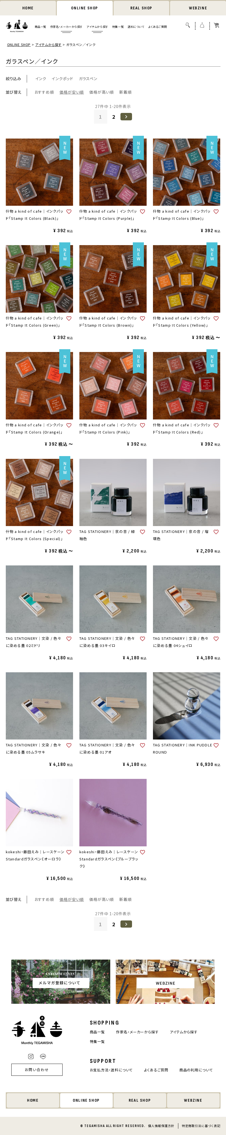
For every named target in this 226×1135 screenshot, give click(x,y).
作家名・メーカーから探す (66, 27)
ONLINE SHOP (84, 8)
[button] (126, 116)
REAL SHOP (141, 8)
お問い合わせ (37, 1069)
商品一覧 (40, 27)
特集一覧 (118, 27)
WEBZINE (198, 8)
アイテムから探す (97, 27)
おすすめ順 (44, 92)
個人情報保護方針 (161, 1125)
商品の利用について (196, 1069)
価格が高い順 (101, 92)
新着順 (125, 92)
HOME (28, 8)
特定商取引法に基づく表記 (201, 1125)
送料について (136, 27)
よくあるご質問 (157, 27)
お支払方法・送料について (111, 1069)
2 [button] (113, 116)
